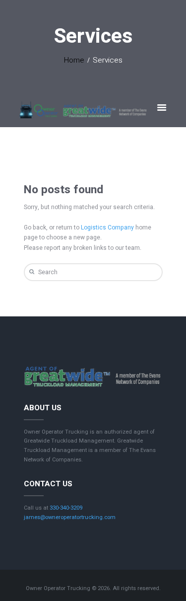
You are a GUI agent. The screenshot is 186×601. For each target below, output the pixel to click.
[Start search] (30, 272)
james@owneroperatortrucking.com (70, 517)
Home (74, 60)
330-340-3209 (66, 508)
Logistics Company (107, 227)
